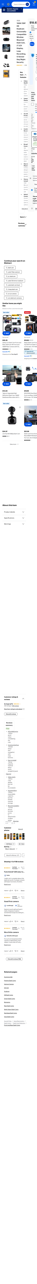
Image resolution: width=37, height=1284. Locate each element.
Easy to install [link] (12, 760)
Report (22, 890)
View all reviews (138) (14, 959)
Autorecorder (8, 977)
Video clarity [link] (12, 777)
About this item (9, 505)
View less (15, 821)
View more (13, 444)
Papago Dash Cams (10, 980)
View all (20, 829)
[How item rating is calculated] (24, 709)
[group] (25, 65)
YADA (18, 20)
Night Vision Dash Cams (11, 1009)
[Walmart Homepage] (8, 4)
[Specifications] (23, 518)
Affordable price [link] (13, 731)
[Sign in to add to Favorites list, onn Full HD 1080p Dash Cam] (20, 407)
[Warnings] (23, 524)
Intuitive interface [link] (13, 745)
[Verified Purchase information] (19, 868)
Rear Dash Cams (9, 1006)
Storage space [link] (12, 790)
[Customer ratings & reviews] (23, 697)
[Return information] (31, 40)
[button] (21, 74)
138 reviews (15, 706)
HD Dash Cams (8, 995)
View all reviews (11, 714)
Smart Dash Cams (9, 998)
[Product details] (23, 512)
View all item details (28, 208)
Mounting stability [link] (13, 806)
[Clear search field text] (25, 4)
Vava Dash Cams (9, 1016)
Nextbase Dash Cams (10, 1013)
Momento (7, 1002)
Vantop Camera (9, 984)
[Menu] (3, 4)
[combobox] (21, 4)
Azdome (6, 991)
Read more (7, 884)
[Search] (27, 4)
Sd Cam (6, 988)
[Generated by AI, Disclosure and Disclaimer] (12, 823)
